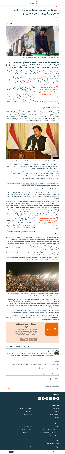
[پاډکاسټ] (39, 398)
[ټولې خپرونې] (25, 452)
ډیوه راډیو (29, 444)
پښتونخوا (57, 412)
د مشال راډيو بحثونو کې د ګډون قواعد (50, 429)
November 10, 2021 (52, 179)
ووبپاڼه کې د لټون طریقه (26, 429)
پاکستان (57, 7)
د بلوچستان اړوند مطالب (26, 409)
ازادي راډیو (57, 447)
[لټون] (53, 452)
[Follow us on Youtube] (50, 398)
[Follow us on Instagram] (46, 398)
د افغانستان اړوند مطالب (53, 414)
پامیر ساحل (56, 17)
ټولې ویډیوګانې (55, 409)
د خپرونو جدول (28, 412)
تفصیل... (8, 381)
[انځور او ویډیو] (39, 452)
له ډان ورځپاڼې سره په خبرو (30, 183)
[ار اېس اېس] (43, 398)
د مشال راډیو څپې (27, 432)
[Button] (9, 24)
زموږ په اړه (57, 426)
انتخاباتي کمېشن (32, 80)
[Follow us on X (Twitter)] (54, 398)
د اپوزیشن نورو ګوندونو (36, 78)
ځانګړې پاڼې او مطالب (27, 414)
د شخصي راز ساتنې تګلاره (53, 435)
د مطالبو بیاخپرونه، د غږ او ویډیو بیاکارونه (49, 432)
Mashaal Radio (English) (53, 444)
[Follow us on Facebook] (57, 398)
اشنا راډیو (30, 447)
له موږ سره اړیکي (28, 426)
